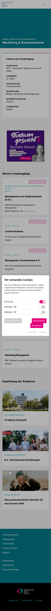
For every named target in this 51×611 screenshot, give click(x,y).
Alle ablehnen (37, 325)
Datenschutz (32, 332)
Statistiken (10, 307)
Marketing (10, 312)
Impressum (43, 332)
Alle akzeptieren (39, 321)
